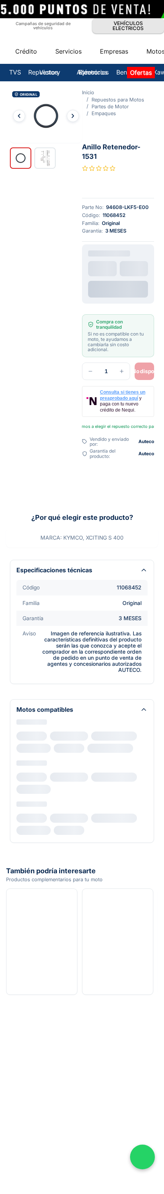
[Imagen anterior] (19, 61)
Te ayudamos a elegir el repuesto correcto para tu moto (86, 337)
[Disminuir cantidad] (18, 294)
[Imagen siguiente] (145, 61)
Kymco (25, 644)
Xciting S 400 (37, 657)
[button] (82, 62)
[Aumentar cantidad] (50, 294)
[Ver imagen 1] (20, 130)
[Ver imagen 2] (45, 130)
